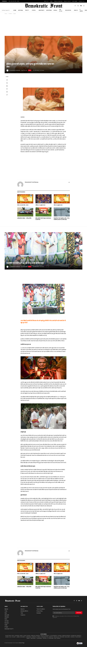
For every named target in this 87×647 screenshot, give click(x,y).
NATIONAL (20, 10)
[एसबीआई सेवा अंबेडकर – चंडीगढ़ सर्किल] (25, 211)
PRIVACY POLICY (67, 1)
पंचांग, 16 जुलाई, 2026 (58, 205)
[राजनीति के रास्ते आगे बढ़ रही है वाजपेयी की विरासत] (43, 251)
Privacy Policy (76, 616)
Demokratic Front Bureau (15, 70)
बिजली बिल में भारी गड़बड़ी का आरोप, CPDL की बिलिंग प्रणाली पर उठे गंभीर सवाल (62, 218)
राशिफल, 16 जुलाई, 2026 (40, 205)
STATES (34, 10)
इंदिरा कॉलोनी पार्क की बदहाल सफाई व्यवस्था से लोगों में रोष (43, 218)
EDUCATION (68, 10)
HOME (14, 10)
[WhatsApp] (7, 89)
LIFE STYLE (60, 10)
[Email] (7, 92)
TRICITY (27, 10)
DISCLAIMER (74, 1)
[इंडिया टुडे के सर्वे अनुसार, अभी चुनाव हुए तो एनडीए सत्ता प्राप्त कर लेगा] (43, 54)
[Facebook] (7, 80)
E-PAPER (81, 10)
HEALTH (76, 10)
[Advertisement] (43, 25)
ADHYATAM (49, 10)
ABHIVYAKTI (41, 10)
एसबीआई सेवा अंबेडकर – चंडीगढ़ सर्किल (24, 218)
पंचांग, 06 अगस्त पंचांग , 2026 (14, 1)
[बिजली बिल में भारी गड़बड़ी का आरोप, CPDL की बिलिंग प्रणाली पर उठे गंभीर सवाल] (62, 211)
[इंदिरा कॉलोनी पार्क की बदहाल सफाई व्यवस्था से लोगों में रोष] (44, 211)
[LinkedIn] (7, 86)
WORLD (55, 10)
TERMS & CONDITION (58, 1)
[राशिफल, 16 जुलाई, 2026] (44, 198)
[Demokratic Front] (43, 6)
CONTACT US (81, 1)
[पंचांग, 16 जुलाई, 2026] (62, 198)
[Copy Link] (7, 94)
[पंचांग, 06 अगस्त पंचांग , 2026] (25, 198)
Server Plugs (21, 642)
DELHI (30, 70)
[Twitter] (7, 83)
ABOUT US (46, 1)
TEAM (51, 1)
